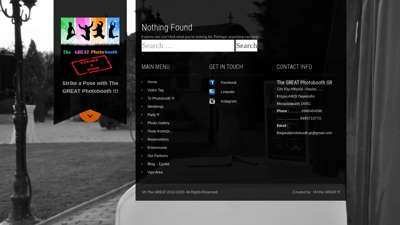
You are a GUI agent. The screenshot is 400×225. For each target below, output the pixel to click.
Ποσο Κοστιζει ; (160, 131)
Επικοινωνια (157, 148)
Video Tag (156, 90)
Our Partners (158, 156)
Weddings (156, 107)
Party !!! (153, 115)
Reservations (158, 139)
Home (152, 82)
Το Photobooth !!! (161, 98)
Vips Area (155, 172)
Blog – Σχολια (158, 164)
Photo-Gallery (159, 123)
